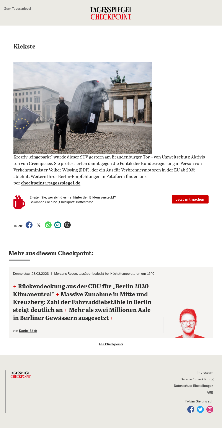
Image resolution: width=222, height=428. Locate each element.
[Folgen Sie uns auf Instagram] (209, 409)
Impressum (205, 372)
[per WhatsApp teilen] (48, 224)
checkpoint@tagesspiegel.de (50, 183)
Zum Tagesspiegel (17, 8)
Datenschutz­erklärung (197, 379)
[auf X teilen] (39, 224)
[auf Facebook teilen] (29, 224)
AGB (210, 392)
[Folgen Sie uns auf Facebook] (191, 409)
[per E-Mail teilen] (58, 224)
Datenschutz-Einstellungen (193, 386)
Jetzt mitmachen (190, 199)
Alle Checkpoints (111, 344)
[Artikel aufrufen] (67, 224)
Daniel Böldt (28, 331)
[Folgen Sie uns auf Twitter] (201, 409)
